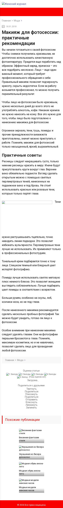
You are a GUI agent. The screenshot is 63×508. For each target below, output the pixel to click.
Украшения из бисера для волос (30, 455)
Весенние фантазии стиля (29, 439)
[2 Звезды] (25, 374)
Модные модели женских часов (27, 489)
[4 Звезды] (50, 374)
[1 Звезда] (12, 374)
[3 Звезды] (37, 374)
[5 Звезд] (22, 377)
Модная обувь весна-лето (30, 472)
